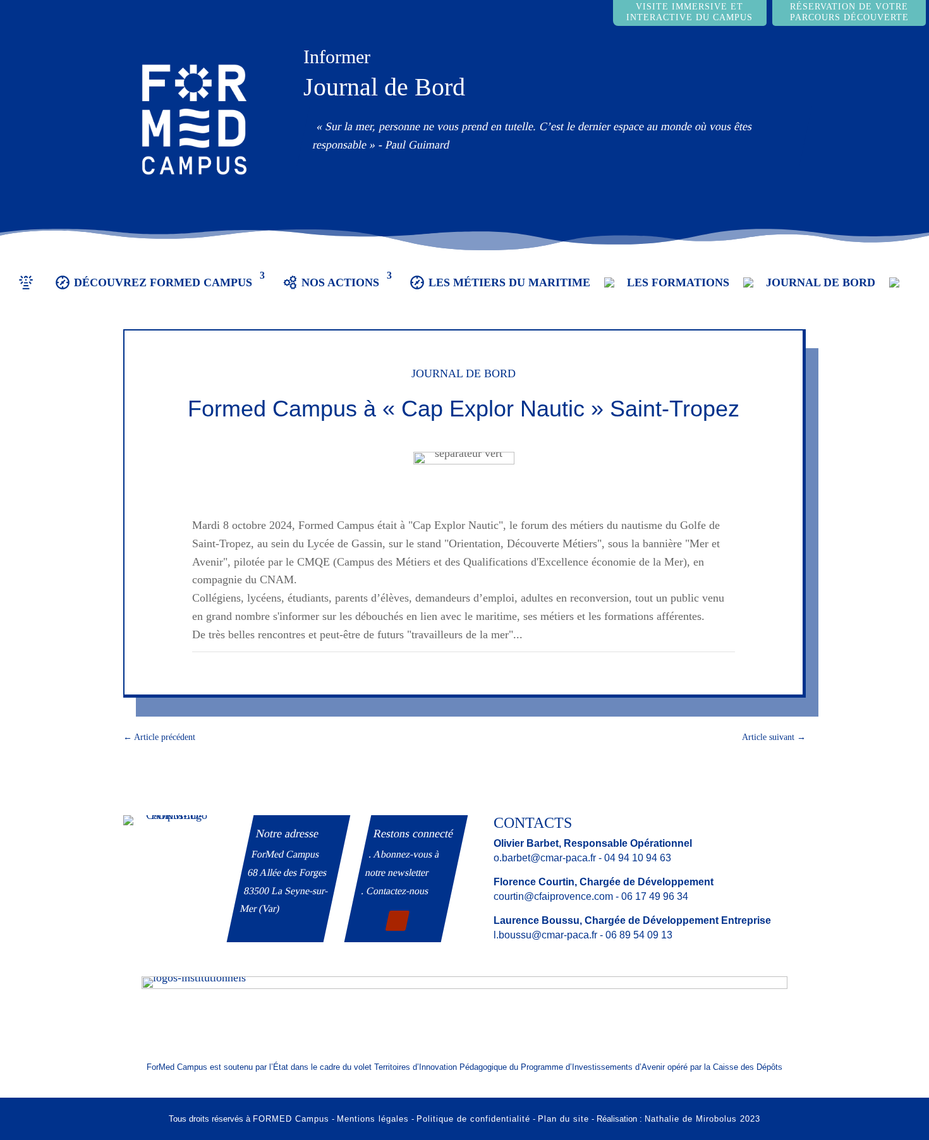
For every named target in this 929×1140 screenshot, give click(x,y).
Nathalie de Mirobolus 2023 (702, 1119)
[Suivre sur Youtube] (397, 921)
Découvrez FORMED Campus (163, 282)
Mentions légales (373, 1119)
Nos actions (340, 282)
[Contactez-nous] (900, 291)
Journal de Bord (384, 87)
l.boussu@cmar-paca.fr (545, 935)
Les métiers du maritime (509, 282)
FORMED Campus (291, 1119)
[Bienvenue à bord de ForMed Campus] (26, 291)
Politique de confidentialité (473, 1119)
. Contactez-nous (395, 890)
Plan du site (563, 1119)
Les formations (678, 282)
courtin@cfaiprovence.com (553, 896)
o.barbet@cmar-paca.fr (545, 857)
